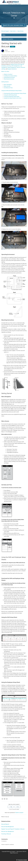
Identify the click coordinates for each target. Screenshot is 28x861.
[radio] (11, 807)
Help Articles (20, 31)
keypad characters (12, 69)
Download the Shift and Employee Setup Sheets (15, 93)
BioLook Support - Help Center (8, 31)
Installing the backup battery (10, 75)
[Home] (11, 2)
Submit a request (19, 812)
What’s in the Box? (8, 74)
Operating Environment (9, 77)
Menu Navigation (8, 84)
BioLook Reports (5, 824)
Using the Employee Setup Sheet (11, 96)
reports (18, 67)
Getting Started (5, 81)
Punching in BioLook (6, 833)
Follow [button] (12, 46)
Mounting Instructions (9, 79)
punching (9, 65)
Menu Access (7, 86)
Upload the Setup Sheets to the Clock (12, 98)
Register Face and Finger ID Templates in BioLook (12, 829)
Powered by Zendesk (22, 859)
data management (12, 67)
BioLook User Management (7, 831)
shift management (15, 65)
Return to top (4, 816)
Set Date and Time (8, 87)
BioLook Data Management (7, 826)
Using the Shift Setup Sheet (10, 95)
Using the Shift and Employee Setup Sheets (11, 90)
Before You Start (5, 71)
